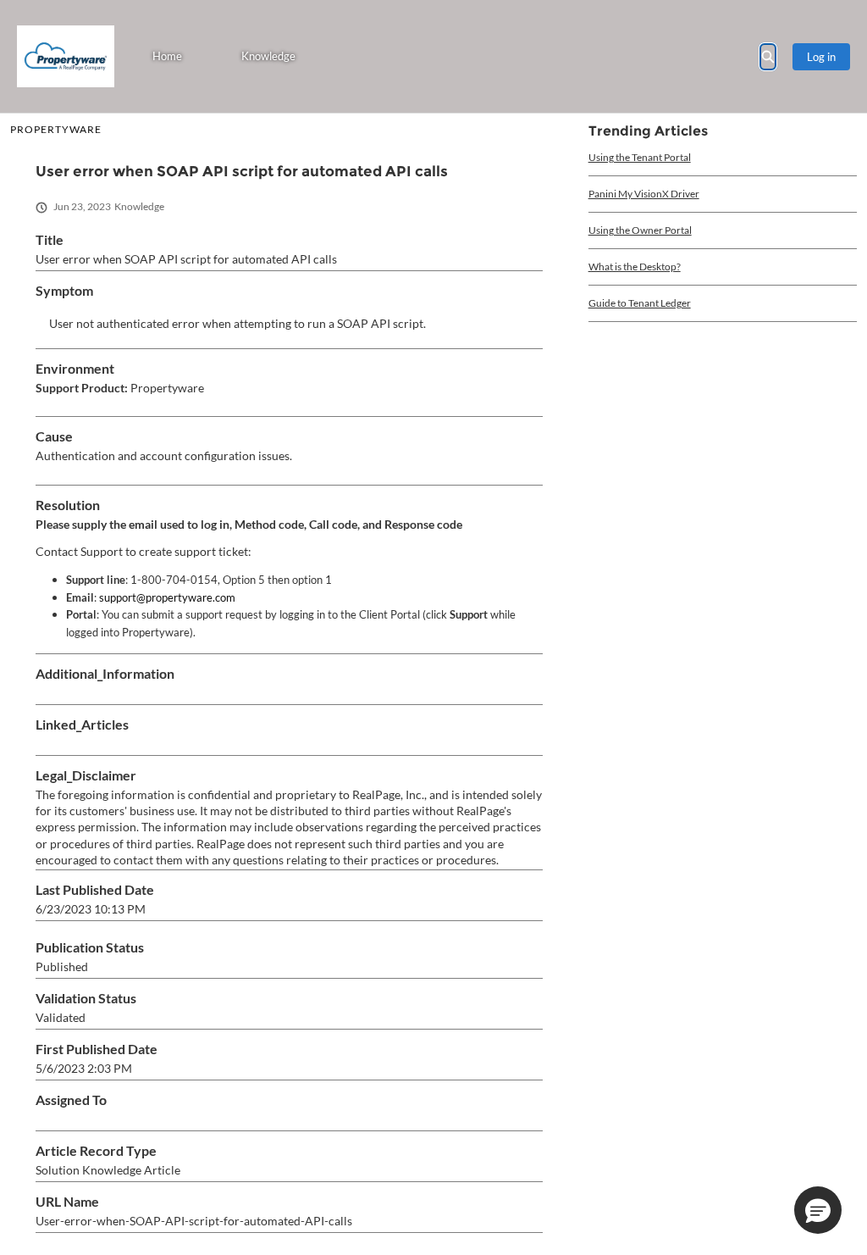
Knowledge (268, 56)
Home (167, 56)
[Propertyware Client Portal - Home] (65, 56)
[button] (818, 1210)
